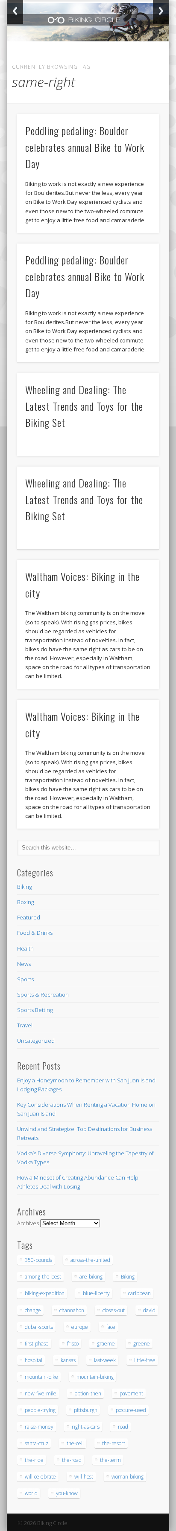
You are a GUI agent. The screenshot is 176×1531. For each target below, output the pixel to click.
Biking (24, 886)
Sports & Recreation (43, 994)
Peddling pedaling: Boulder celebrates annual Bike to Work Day (84, 147)
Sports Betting (35, 1010)
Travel (24, 1025)
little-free (144, 1360)
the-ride (34, 1460)
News (24, 964)
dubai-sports (39, 1327)
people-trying (40, 1410)
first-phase (37, 1343)
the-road (72, 1460)
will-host (83, 1476)
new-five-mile (40, 1393)
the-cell (75, 1443)
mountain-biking (95, 1376)
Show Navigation (138, 76)
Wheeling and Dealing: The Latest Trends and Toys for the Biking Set (84, 406)
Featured (28, 917)
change (33, 1310)
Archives (28, 1223)
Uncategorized (36, 1040)
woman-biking (127, 1476)
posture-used (131, 1410)
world (31, 1493)
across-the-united (90, 1260)
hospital (33, 1360)
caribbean (139, 1293)
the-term (110, 1460)
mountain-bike (41, 1376)
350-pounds (38, 1260)
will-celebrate (40, 1476)
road (123, 1426)
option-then (88, 1393)
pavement (131, 1393)
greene (141, 1343)
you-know (67, 1493)
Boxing (25, 902)
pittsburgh (85, 1410)
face (110, 1327)
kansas (68, 1360)
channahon (71, 1310)
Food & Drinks (35, 933)
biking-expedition (45, 1293)
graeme (106, 1343)
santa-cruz (36, 1443)
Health (25, 948)
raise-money (39, 1426)
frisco (73, 1343)
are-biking (91, 1276)
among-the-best (43, 1276)
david (149, 1310)
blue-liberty (96, 1293)
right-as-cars (86, 1426)
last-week (105, 1360)
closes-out (114, 1310)
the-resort (113, 1443)
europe (79, 1327)
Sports (25, 979)
